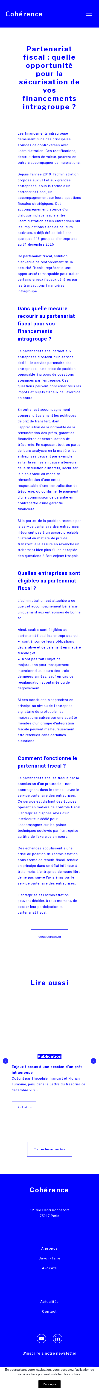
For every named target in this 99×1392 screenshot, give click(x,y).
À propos (49, 1248)
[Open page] (49, 1025)
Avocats (49, 1268)
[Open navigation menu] (88, 13)
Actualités (49, 1302)
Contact (49, 1311)
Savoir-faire (50, 1258)
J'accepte (49, 1384)
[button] (49, 936)
